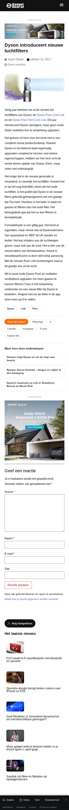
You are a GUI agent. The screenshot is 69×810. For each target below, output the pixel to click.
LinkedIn (11, 328)
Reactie (10, 492)
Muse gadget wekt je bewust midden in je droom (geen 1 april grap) (32, 748)
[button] (61, 5)
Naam (9, 538)
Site (7, 568)
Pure (35, 308)
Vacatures (21, 807)
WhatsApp (37, 322)
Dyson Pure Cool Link (50, 114)
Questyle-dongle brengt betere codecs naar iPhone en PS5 (33, 690)
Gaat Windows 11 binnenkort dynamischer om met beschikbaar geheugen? (32, 718)
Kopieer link (13, 335)
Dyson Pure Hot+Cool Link (29, 119)
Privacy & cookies (48, 807)
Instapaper (28, 328)
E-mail (43, 328)
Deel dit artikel (16, 321)
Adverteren (7, 807)
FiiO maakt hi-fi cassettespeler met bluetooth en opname (34, 660)
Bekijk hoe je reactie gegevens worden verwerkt (31, 599)
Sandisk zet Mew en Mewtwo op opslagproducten (26, 778)
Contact (32, 807)
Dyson (10, 308)
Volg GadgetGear (22, 623)
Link (23, 308)
